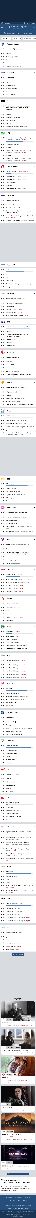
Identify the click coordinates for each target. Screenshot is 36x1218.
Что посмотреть (26, 33)
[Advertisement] (18, 243)
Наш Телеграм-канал (24, 1205)
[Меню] (33, 27)
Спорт (19, 1200)
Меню (34, 44)
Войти (25, 1200)
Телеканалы (10, 33)
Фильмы (28, 1198)
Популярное (19, 1198)
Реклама (14, 1205)
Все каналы (9, 1198)
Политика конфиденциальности (18, 1208)
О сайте (7, 1205)
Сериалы (12, 1200)
